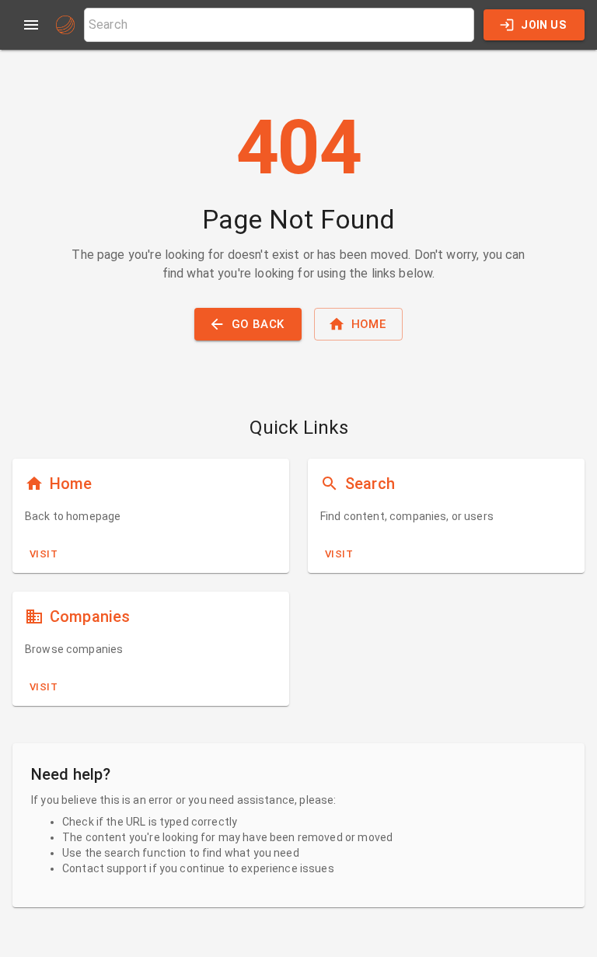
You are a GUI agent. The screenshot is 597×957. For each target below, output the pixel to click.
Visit (44, 554)
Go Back (258, 324)
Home (368, 324)
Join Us (543, 25)
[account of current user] (31, 25)
